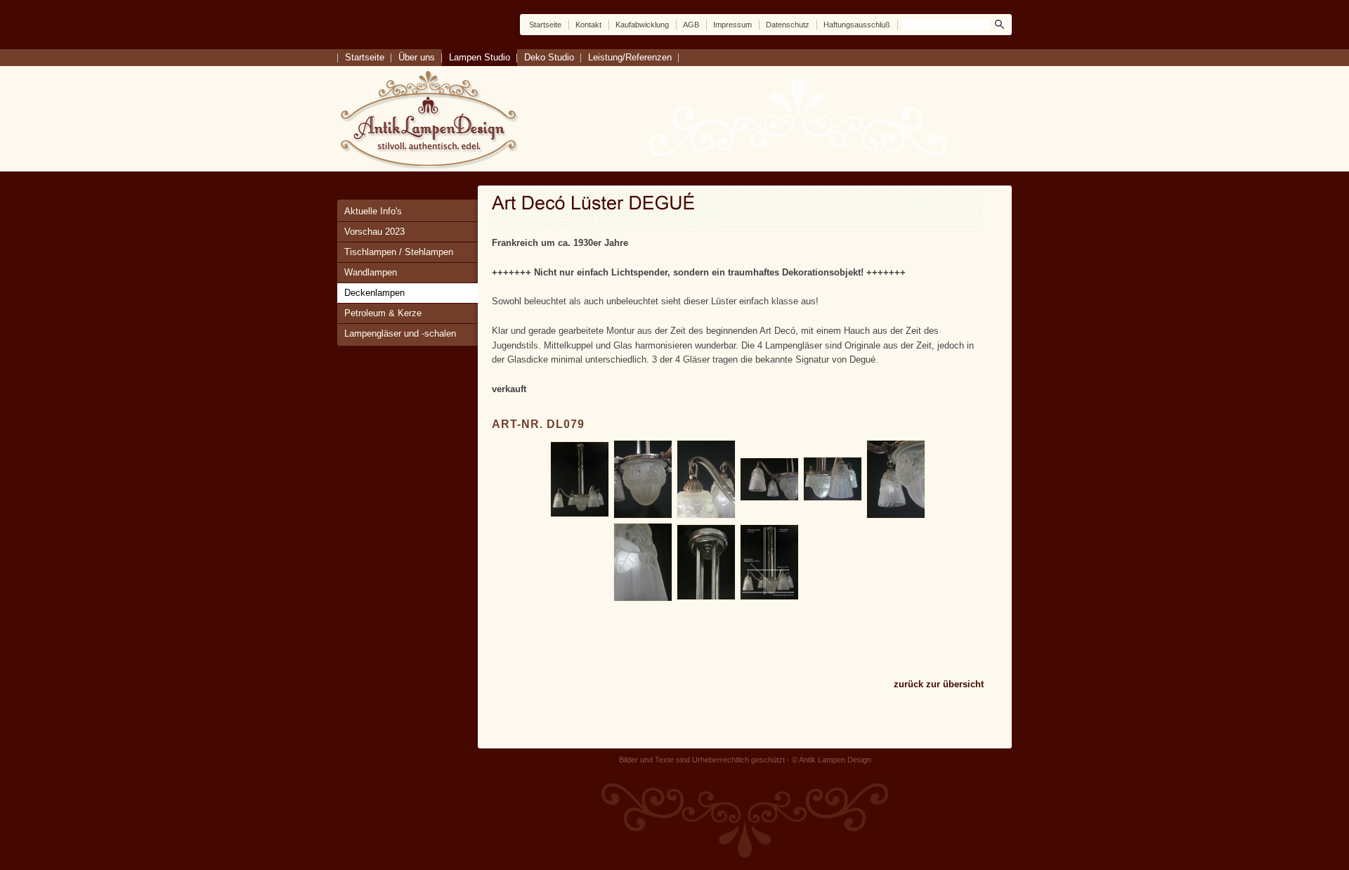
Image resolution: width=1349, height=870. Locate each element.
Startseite (545, 24)
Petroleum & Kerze (383, 313)
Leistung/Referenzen (630, 57)
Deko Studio (549, 57)
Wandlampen (370, 272)
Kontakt (588, 24)
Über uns (416, 57)
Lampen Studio (479, 57)
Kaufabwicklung (642, 24)
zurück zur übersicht (939, 684)
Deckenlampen (374, 292)
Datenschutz (787, 24)
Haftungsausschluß (856, 24)
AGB (691, 24)
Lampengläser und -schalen (400, 333)
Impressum (732, 24)
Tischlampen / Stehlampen (398, 252)
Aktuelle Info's (373, 211)
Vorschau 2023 (374, 231)
